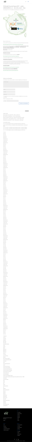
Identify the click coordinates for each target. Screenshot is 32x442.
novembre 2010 (5, 327)
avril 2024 (4, 158)
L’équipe (19, 428)
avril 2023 (4, 171)
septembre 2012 (5, 307)
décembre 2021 (5, 189)
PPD (3, 383)
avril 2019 (4, 230)
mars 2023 (4, 172)
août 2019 (4, 225)
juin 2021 (4, 197)
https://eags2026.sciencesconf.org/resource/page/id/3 (11, 67)
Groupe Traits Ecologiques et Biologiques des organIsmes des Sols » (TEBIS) (13, 376)
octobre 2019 (5, 222)
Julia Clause (5, 9)
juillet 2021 (4, 196)
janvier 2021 (4, 204)
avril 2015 (4, 277)
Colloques (5, 427)
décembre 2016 (5, 261)
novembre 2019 (5, 221)
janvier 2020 (4, 218)
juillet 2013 (4, 297)
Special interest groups (6, 400)
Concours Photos (5, 355)
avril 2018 (4, 244)
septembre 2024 (5, 154)
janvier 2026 (5, 137)
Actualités (12, 9)
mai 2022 (4, 183)
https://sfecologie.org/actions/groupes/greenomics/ (10, 70)
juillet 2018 (4, 242)
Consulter (19, 431)
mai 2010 (4, 332)
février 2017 (4, 260)
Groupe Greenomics (16, 9)
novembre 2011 (5, 315)
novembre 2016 (5, 263)
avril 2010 (4, 333)
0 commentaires (21, 9)
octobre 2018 (5, 238)
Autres (4, 345)
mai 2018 (4, 243)
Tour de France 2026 (6, 404)
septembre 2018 (5, 239)
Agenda (19, 417)
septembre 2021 (5, 193)
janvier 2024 (4, 162)
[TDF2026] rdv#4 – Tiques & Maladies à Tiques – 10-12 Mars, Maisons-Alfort (13, 118)
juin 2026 (4, 133)
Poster (18, 432)
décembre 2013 (5, 294)
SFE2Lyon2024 (5, 397)
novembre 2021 (5, 191)
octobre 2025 (5, 141)
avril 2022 (4, 184)
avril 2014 (4, 290)
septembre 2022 (5, 180)
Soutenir (19, 416)
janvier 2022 (4, 188)
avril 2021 (4, 200)
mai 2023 (4, 170)
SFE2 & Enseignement (6, 389)
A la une (4, 337)
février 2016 (4, 269)
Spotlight (4, 401)
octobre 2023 (5, 166)
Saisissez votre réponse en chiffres (8, 98)
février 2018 (4, 247)
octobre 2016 (5, 264)
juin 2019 (4, 227)
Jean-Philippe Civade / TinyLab (20, 440)
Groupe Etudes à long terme (7, 371)
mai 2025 (4, 146)
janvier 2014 (4, 293)
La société (19, 412)
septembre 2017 (5, 252)
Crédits (4, 420)
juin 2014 (4, 289)
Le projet (19, 426)
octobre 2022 (5, 179)
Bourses (4, 353)
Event (4, 362)
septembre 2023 (5, 167)
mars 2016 (4, 268)
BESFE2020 (4, 349)
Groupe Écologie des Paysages (7, 370)
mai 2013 (4, 299)
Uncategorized (5, 405)
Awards (4, 346)
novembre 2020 (5, 206)
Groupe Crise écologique (6, 367)
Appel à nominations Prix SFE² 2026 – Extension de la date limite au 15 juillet (13, 117)
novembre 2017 (5, 251)
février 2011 (4, 323)
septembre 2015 (5, 276)
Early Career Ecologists (6, 358)
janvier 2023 (4, 175)
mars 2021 (4, 201)
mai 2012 (4, 310)
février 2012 (4, 311)
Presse (4, 384)
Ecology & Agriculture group (7, 359)
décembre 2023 (5, 163)
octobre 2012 (5, 306)
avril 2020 (4, 214)
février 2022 (4, 187)
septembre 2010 (5, 328)
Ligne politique (20, 413)
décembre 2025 (5, 138)
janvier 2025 (4, 149)
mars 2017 (4, 259)
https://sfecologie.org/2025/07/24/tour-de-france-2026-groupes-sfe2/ (13, 44)
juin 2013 (4, 298)
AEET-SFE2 (4, 341)
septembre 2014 (5, 285)
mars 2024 (4, 159)
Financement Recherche (6, 363)
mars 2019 (4, 231)
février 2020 (4, 217)
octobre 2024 (5, 153)
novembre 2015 (5, 273)
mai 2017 (4, 256)
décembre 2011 (5, 314)
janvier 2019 (4, 234)
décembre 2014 (5, 281)
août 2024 (4, 155)
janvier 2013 (4, 302)
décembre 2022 (5, 176)
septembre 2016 (5, 265)
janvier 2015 (4, 280)
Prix (3, 387)
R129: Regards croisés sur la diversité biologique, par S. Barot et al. (16, 123)
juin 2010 (4, 331)
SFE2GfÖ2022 (5, 396)
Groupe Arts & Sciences (6, 366)
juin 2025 (4, 145)
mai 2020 (4, 213)
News (4, 380)
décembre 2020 (5, 205)
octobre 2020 (5, 208)
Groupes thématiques (7, 428)
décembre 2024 (5, 150)
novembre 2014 (5, 282)
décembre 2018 (5, 235)
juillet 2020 (4, 210)
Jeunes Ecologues (5, 379)
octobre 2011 (5, 316)
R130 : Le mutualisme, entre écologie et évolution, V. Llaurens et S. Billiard (17, 127)
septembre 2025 (5, 142)
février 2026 (4, 136)
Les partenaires (20, 427)
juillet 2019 (4, 226)
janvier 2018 (4, 248)
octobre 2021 (5, 192)
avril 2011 (4, 320)
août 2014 (4, 286)
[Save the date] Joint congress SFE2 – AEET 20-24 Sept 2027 (11, 114)
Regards (4, 388)
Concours (4, 354)
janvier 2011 (4, 324)
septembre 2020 (5, 209)
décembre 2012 (5, 303)
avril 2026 (4, 134)
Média (18, 420)
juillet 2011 (4, 319)
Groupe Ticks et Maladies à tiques (8, 375)
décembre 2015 (5, 272)
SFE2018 (4, 392)
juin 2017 (4, 255)
